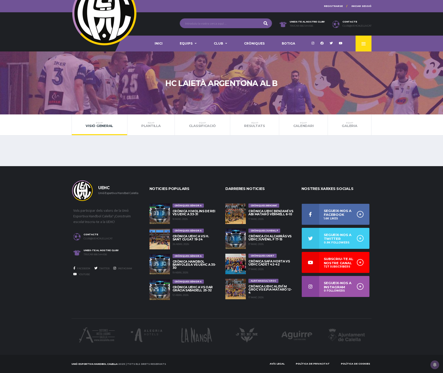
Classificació (202, 124)
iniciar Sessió (361, 6)
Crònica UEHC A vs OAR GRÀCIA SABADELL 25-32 (193, 288)
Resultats (254, 124)
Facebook (83, 268)
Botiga (288, 43)
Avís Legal (277, 363)
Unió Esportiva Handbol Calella (95, 364)
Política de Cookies (355, 363)
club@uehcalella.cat (357, 26)
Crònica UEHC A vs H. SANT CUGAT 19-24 (191, 237)
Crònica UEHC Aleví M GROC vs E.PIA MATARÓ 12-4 (270, 289)
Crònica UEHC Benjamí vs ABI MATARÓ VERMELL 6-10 (270, 212)
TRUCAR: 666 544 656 (301, 26)
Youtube (84, 274)
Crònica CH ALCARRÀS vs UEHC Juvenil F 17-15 (269, 237)
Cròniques (254, 43)
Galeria (349, 124)
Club (218, 43)
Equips (186, 43)
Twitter (104, 268)
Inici (159, 43)
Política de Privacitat (313, 363)
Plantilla (151, 124)
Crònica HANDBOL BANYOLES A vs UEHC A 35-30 (194, 265)
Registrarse (333, 6)
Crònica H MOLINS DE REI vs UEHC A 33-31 (194, 212)
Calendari (303, 124)
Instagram (124, 268)
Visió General (99, 124)
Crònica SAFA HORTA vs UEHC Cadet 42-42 (269, 262)
